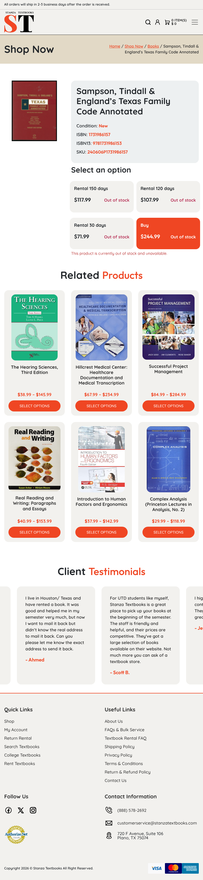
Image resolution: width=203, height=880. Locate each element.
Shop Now (133, 46)
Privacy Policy (118, 755)
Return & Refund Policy (127, 772)
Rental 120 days (157, 188)
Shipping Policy (120, 746)
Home (114, 46)
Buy (145, 225)
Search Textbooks (21, 746)
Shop (9, 721)
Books (153, 46)
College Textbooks (22, 755)
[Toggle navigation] (195, 22)
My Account (15, 729)
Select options (34, 406)
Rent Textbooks (19, 763)
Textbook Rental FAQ (125, 738)
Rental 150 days (91, 188)
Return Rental (18, 738)
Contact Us (116, 780)
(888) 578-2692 (131, 810)
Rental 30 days (90, 225)
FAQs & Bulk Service (124, 729)
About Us (114, 721)
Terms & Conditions (124, 763)
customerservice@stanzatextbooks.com (157, 823)
